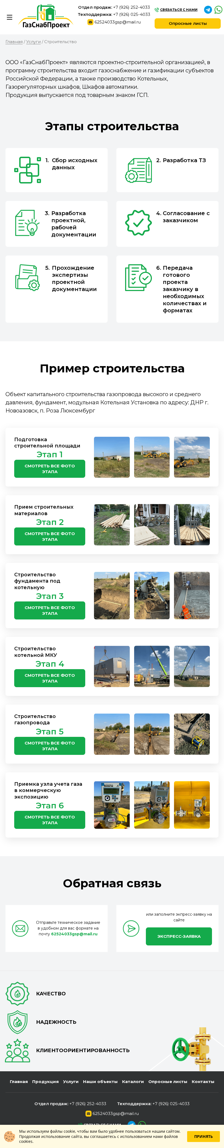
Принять (203, 1136)
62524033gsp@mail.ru (118, 22)
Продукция (45, 1081)
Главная (19, 1081)
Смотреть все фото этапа (50, 468)
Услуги (71, 1081)
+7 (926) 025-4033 (131, 14)
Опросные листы (188, 23)
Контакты (203, 1081)
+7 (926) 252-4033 (131, 7)
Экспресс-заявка (179, 936)
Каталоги (133, 1081)
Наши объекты (100, 1081)
